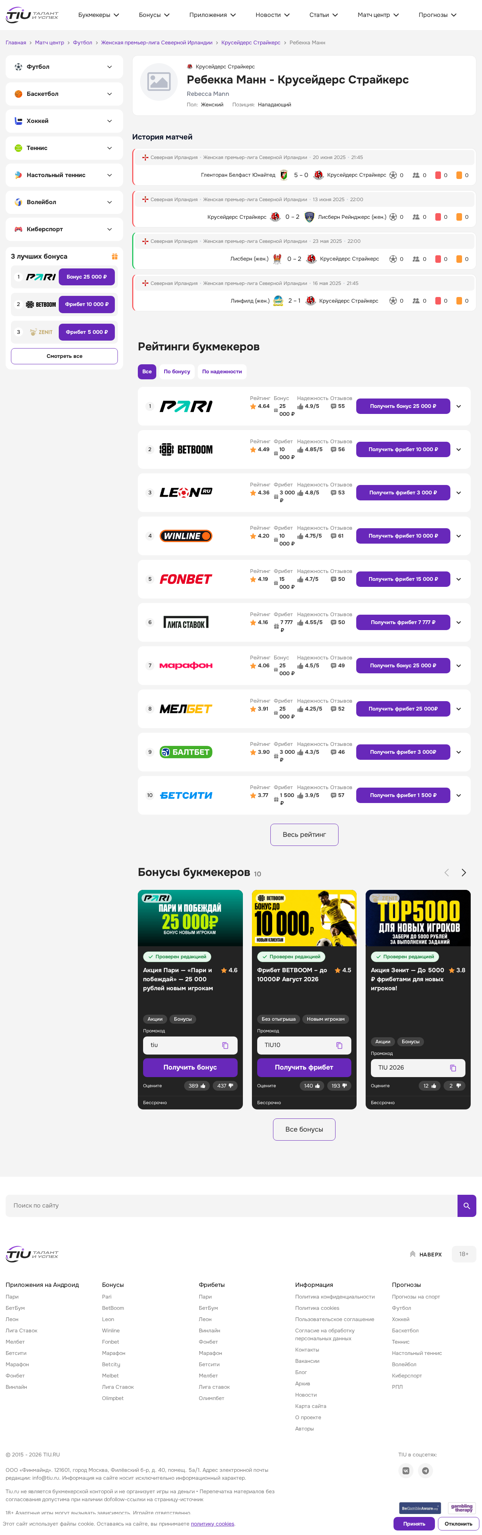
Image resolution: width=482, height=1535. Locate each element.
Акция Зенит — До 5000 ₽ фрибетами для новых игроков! (407, 979)
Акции (155, 1019)
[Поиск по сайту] (467, 1206)
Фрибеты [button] (212, 1285)
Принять (414, 1523)
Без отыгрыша (279, 1019)
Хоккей (400, 1319)
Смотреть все (64, 356)
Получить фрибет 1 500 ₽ (403, 795)
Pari (106, 1296)
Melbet (110, 1375)
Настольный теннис (417, 1353)
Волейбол (404, 1364)
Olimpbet (113, 1398)
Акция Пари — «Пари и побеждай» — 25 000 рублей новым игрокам (178, 979)
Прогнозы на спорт (416, 1296)
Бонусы (183, 1019)
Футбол (401, 1308)
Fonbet (110, 1341)
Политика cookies (317, 1308)
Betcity (111, 1364)
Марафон (17, 1364)
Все (147, 371)
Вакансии (307, 1361)
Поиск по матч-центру (34, 1223)
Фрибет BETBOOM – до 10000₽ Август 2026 (292, 974)
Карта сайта (310, 1406)
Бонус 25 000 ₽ (87, 276)
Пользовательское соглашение (334, 1319)
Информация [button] (314, 1285)
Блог (301, 1372)
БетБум (15, 1308)
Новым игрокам (326, 1019)
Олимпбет (211, 1398)
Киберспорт (407, 1375)
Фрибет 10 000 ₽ (87, 304)
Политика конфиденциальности (335, 1296)
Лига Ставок (21, 1330)
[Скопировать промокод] (225, 1045)
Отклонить (459, 1523)
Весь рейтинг (304, 834)
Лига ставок (214, 1386)
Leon (108, 1319)
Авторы (304, 1428)
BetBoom (113, 1308)
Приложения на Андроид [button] (42, 1285)
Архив (302, 1383)
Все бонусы (304, 1129)
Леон (12, 1319)
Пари (12, 1296)
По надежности (222, 371)
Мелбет (15, 1341)
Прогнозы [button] (406, 1285)
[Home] (33, 1254)
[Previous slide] (446, 872)
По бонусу (177, 371)
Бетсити (16, 1353)
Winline (111, 1330)
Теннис (401, 1341)
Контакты (307, 1349)
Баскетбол (405, 1330)
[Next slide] (464, 872)
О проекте (308, 1417)
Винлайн (16, 1386)
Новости (306, 1394)
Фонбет (15, 1375)
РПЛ (397, 1386)
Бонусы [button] (113, 1285)
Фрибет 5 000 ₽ (87, 332)
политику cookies (212, 1523)
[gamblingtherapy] (462, 1508)
